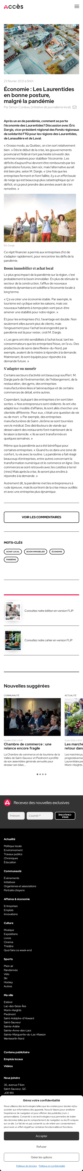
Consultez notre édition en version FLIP (49, 611)
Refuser (41, 1147)
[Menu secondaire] (77, 6)
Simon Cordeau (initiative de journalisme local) (40, 107)
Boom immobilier (35, 551)
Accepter (41, 1136)
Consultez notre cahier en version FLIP (49, 640)
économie (57, 551)
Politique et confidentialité (52, 1166)
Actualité (70, 695)
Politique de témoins (26, 1166)
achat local (12, 551)
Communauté (11, 695)
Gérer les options (41, 1157)
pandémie (11, 559)
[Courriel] (74, 107)
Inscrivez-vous (65, 816)
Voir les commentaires (41, 517)
